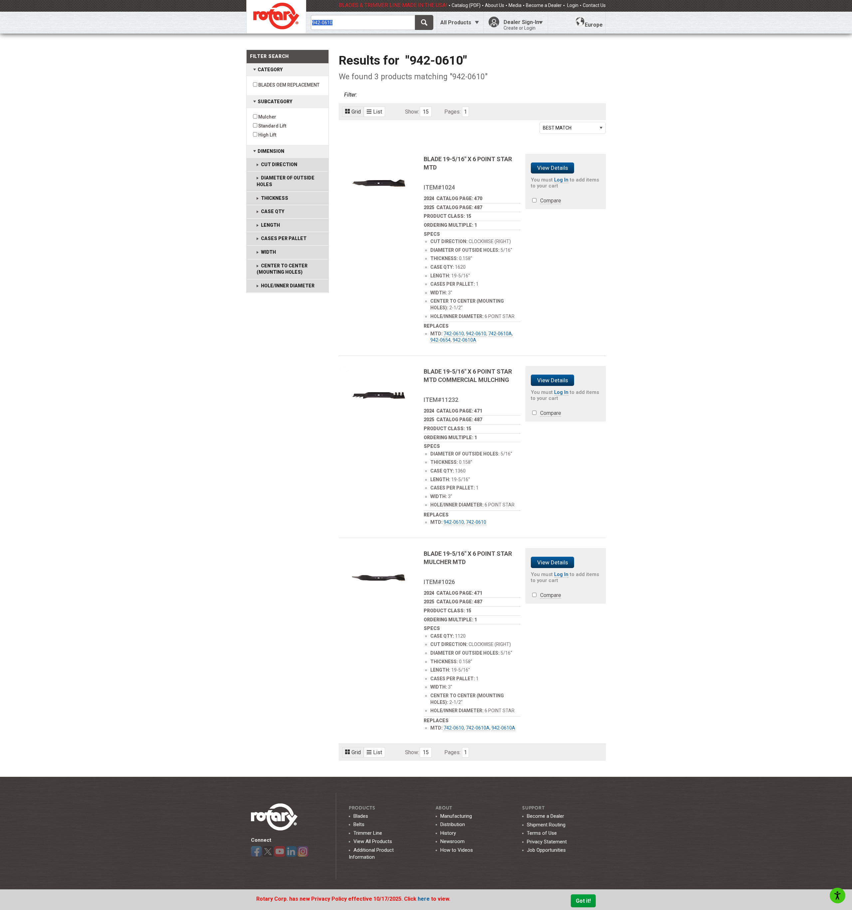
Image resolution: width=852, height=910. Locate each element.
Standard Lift (272, 126)
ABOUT (444, 808)
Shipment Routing (546, 825)
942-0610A (464, 340)
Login (572, 5)
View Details (552, 167)
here (424, 899)
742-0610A (500, 333)
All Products (455, 22)
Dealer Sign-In (521, 25)
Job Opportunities (546, 850)
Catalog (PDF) (466, 5)
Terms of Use (542, 833)
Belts (358, 824)
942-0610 (476, 333)
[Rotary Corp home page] (276, 16)
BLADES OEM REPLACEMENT (289, 85)
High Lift (267, 135)
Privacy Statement (547, 842)
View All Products (372, 841)
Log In (561, 180)
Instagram (303, 851)
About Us (494, 5)
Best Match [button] (557, 128)
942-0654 (440, 340)
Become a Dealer (544, 5)
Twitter (268, 851)
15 (426, 112)
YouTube (279, 851)
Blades (360, 816)
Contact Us (594, 5)
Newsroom (452, 841)
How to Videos (456, 850)
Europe (594, 25)
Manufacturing (456, 816)
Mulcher (267, 117)
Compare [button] (550, 200)
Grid (356, 112)
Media (515, 5)
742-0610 (454, 333)
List (377, 112)
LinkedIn (291, 851)
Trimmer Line (367, 833)
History (448, 833)
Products (362, 808)
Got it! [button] (583, 901)
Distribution (452, 824)
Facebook (256, 851)
